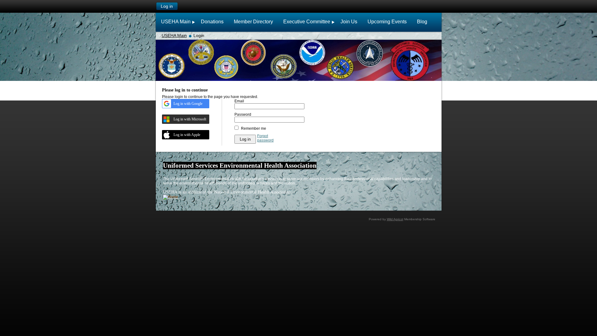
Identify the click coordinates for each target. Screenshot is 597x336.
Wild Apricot (395, 219)
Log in (167, 6)
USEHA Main (174, 35)
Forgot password (265, 138)
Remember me (253, 128)
